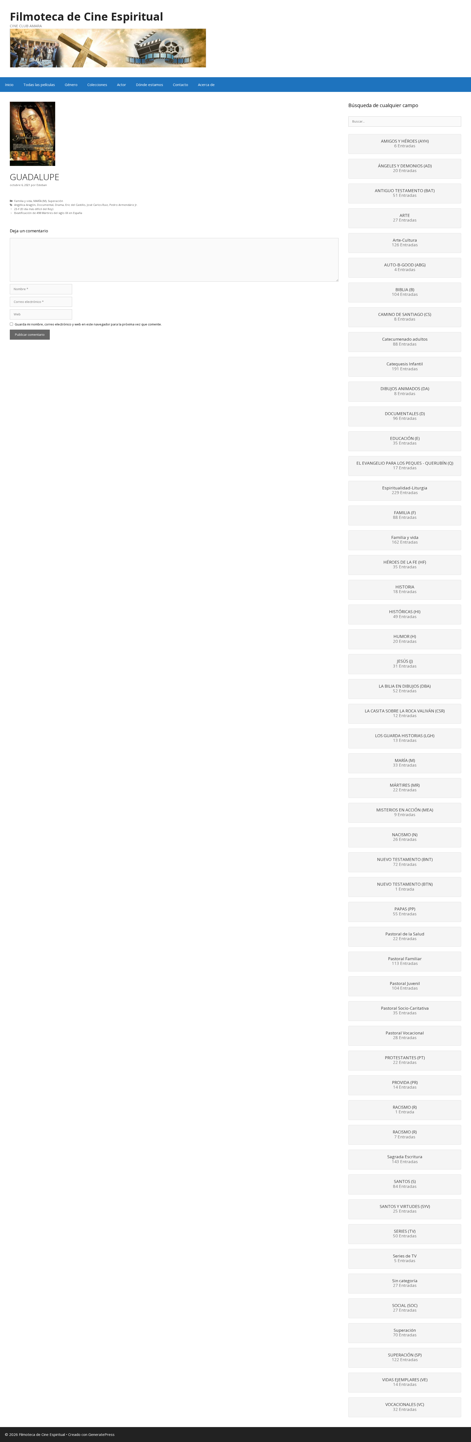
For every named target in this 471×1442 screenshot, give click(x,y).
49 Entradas (404, 614)
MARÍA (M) (39, 201)
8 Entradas (404, 317)
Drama (59, 205)
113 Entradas (405, 961)
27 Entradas (405, 218)
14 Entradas (405, 1085)
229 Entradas (404, 490)
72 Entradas (405, 862)
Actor (121, 84)
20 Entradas (405, 168)
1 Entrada (405, 887)
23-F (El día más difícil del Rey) (33, 209)
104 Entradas (405, 292)
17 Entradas (404, 466)
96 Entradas (405, 416)
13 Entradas (404, 738)
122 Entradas (405, 1357)
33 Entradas (405, 763)
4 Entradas (405, 267)
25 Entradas (405, 1209)
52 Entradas (405, 689)
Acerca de (206, 84)
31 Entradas (405, 664)
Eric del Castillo (75, 205)
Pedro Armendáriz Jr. (123, 205)
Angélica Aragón (25, 205)
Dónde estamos (149, 84)
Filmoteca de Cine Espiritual (86, 16)
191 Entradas (405, 366)
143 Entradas (404, 1159)
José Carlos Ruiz (97, 205)
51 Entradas (405, 193)
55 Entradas (405, 911)
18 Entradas (405, 589)
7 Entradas (405, 1134)
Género (71, 84)
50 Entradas (405, 1234)
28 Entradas (405, 1035)
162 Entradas (405, 540)
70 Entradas (405, 1333)
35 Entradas (405, 441)
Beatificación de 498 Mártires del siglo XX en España (48, 213)
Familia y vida (23, 201)
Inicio (9, 84)
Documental (45, 205)
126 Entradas (405, 243)
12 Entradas (405, 713)
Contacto (180, 84)
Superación (55, 201)
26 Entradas (405, 837)
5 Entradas (405, 1258)
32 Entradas (404, 1407)
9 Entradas (404, 812)
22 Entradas (405, 788)
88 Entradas (405, 342)
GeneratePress (101, 1434)
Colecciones (97, 84)
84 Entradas (405, 1184)
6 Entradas (405, 144)
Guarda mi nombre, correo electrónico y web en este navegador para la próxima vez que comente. (88, 324)
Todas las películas (39, 84)
